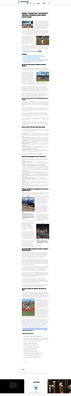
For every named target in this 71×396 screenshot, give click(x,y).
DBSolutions (37, 392)
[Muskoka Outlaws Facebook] (19, 3)
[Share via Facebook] (22, 362)
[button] (35, 336)
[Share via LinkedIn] (25, 362)
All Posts (19, 6)
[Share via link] (27, 362)
